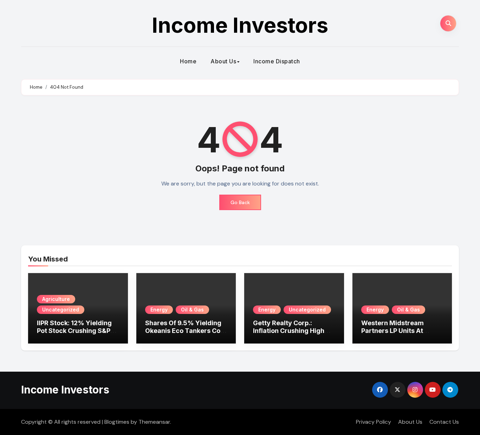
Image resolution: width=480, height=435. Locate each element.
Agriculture (56, 299)
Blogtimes (116, 421)
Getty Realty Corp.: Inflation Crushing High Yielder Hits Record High (291, 330)
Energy (159, 310)
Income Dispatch (276, 61)
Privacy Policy (373, 421)
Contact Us (444, 421)
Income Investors (240, 25)
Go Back (240, 202)
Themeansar (154, 421)
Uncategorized (60, 310)
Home (188, 61)
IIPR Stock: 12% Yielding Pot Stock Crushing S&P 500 (74, 330)
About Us (223, 61)
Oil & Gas (192, 310)
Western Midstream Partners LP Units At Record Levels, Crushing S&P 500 (399, 334)
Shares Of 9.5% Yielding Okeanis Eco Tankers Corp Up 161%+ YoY (186, 330)
